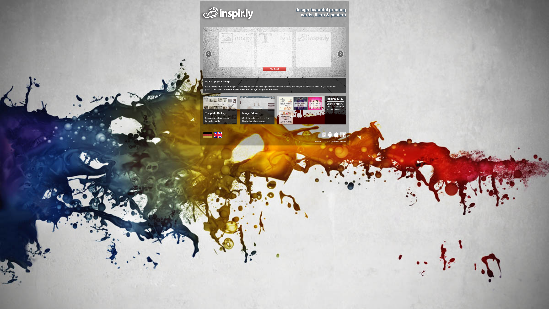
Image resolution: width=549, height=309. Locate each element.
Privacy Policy (340, 141)
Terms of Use (329, 141)
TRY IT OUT (274, 69)
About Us (318, 141)
